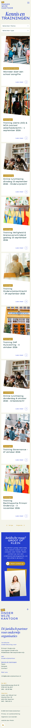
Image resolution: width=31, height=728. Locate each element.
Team (3, 664)
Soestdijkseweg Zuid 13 (10, 685)
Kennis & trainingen (9, 662)
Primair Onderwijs (8, 648)
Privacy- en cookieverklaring (10, 714)
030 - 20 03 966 (6, 689)
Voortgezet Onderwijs (9, 650)
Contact (4, 668)
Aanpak (4, 666)
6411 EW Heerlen (7, 699)
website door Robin (7, 720)
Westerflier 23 (6, 697)
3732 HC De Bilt (7, 687)
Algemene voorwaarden (9, 717)
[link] (21, 82)
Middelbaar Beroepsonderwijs (12, 652)
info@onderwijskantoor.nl (11, 676)
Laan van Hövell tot (9, 695)
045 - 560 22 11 (6, 701)
